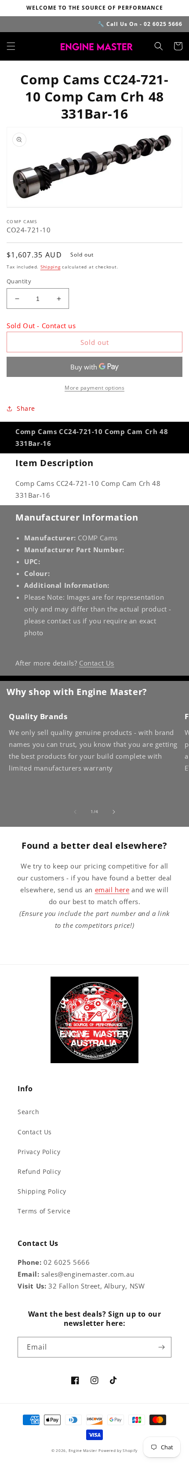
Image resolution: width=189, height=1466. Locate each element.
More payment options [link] (94, 387)
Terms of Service (44, 1211)
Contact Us (96, 663)
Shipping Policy (42, 1191)
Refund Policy (39, 1171)
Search (29, 1112)
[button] (11, 46)
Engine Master (83, 1450)
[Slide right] (114, 812)
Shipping (50, 267)
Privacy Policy (39, 1151)
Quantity (19, 281)
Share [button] (26, 408)
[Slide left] (75, 812)
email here (112, 889)
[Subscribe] (161, 1347)
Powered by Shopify (118, 1450)
